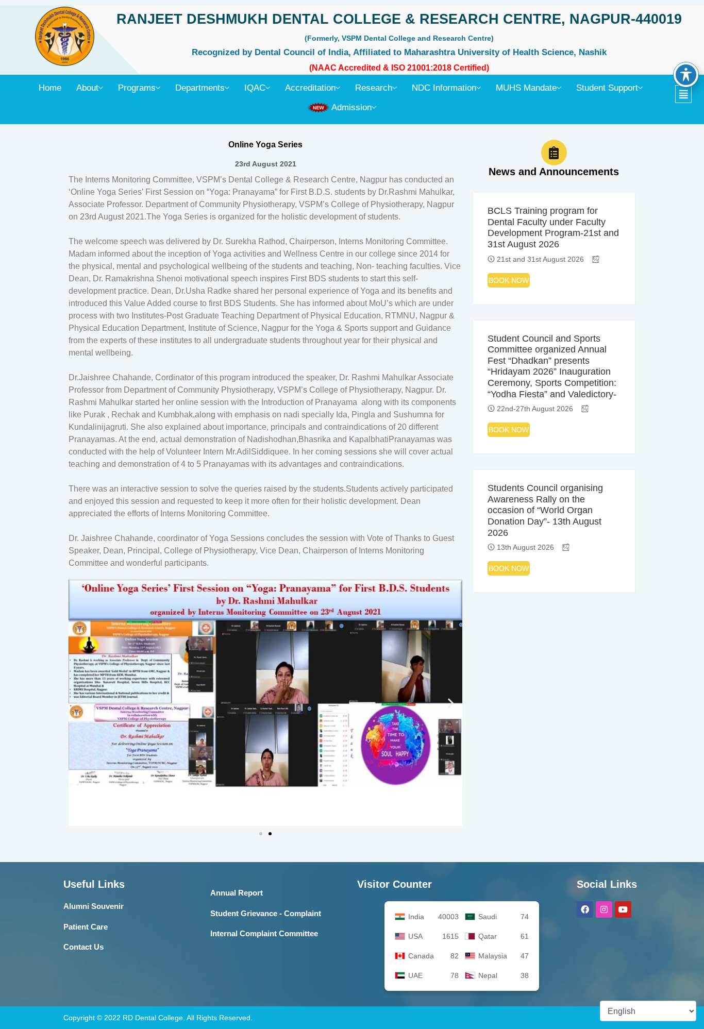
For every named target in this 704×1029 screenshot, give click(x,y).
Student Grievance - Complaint (265, 913)
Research (373, 88)
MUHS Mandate (526, 88)
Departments (200, 88)
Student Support (607, 88)
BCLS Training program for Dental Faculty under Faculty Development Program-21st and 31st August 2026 (553, 227)
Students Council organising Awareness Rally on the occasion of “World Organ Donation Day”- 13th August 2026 (545, 510)
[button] (689, 94)
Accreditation (310, 88)
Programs (137, 88)
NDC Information (444, 88)
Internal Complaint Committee (264, 933)
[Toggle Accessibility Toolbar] (686, 74)
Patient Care (85, 926)
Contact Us (83, 946)
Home (50, 88)
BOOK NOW (509, 280)
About (87, 88)
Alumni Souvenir (93, 906)
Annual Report (236, 892)
